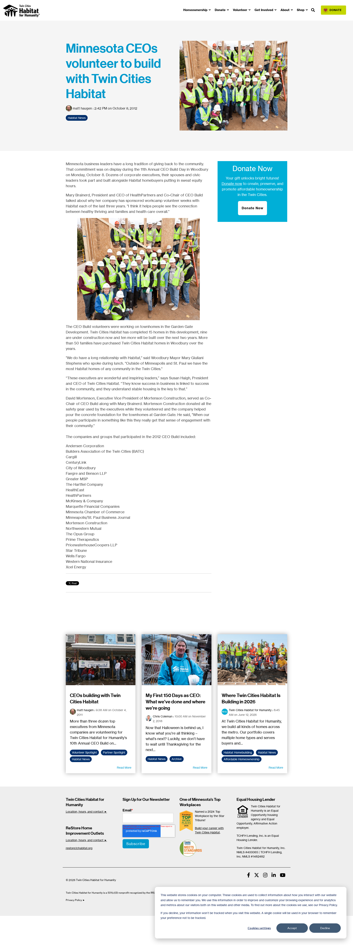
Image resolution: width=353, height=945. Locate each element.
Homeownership (195, 10)
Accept (292, 928)
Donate (220, 10)
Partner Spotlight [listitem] (114, 752)
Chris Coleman (162, 716)
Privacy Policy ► (76, 900)
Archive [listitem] (177, 759)
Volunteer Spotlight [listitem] (84, 752)
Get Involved (264, 10)
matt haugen (82, 108)
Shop (301, 10)
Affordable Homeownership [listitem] (241, 759)
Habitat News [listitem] (81, 759)
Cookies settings (259, 928)
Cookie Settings (17, 920)
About (285, 10)
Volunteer (240, 10)
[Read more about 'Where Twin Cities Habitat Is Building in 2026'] (252, 659)
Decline (325, 928)
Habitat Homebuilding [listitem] (238, 752)
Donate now (232, 183)
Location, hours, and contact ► (86, 811)
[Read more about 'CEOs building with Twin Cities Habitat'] (101, 659)
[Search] (313, 10)
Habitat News (77, 118)
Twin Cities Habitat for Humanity (250, 710)
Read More (124, 767)
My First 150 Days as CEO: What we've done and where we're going (175, 702)
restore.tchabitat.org (79, 848)
